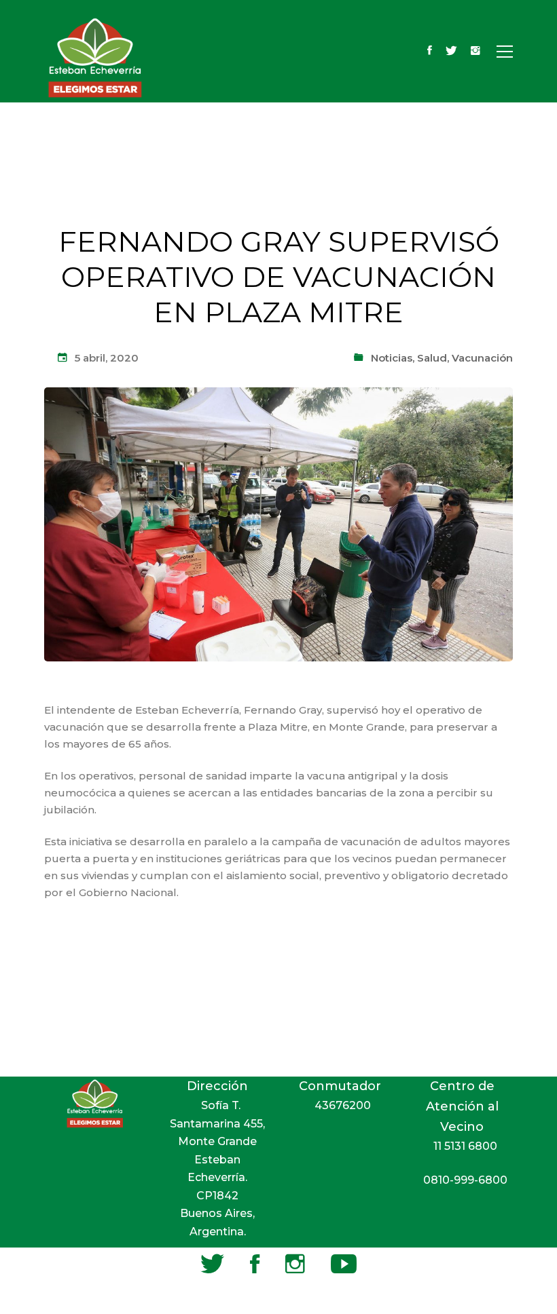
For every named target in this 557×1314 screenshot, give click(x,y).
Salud (432, 357)
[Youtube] (343, 1264)
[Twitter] (451, 51)
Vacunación (482, 357)
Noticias (391, 357)
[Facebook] (429, 51)
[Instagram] (475, 51)
